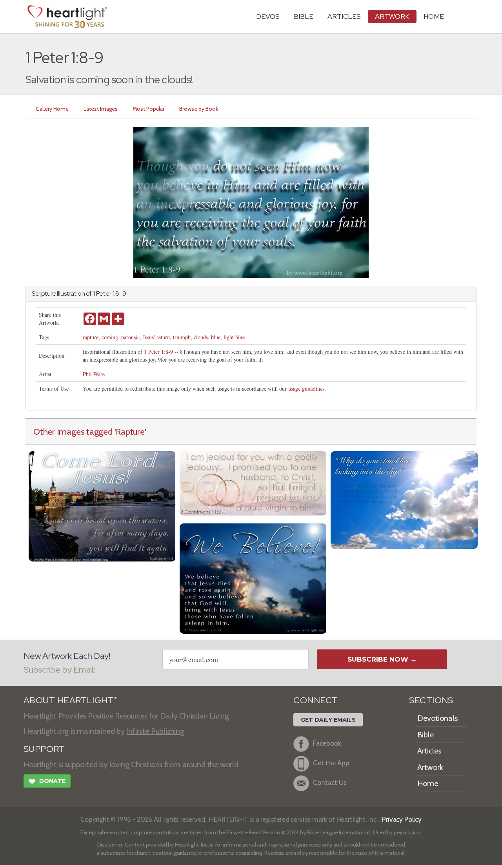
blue (215, 337)
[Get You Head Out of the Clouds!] (404, 499)
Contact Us (330, 782)
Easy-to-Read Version (253, 832)
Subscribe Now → (382, 659)
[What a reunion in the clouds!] (253, 577)
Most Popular (148, 108)
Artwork (392, 16)
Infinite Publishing (155, 731)
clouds (201, 337)
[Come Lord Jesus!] (102, 505)
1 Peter (102, 293)
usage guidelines (306, 388)
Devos (268, 16)
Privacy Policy (402, 819)
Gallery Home (52, 108)
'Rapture (130, 431)
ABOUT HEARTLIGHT (70, 700)
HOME (434, 16)
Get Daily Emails (328, 719)
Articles (344, 16)
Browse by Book (198, 108)
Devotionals (437, 718)
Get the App (331, 763)
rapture (90, 337)
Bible (303, 16)
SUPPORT (44, 749)
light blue (234, 337)
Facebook (327, 743)
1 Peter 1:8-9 (158, 351)
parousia (130, 337)
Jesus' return (156, 337)
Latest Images (101, 108)
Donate (47, 781)
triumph (182, 337)
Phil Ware (94, 374)
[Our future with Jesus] (253, 482)
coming (110, 337)
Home (427, 783)
